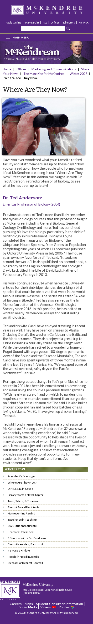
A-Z (45, 22)
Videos (45, 607)
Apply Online (13, 22)
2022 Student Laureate (22, 525)
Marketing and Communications (53, 69)
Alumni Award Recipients (24, 507)
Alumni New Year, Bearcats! (25, 544)
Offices (55, 22)
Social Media (28, 607)
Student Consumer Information (59, 604)
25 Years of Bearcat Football (25, 562)
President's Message (21, 476)
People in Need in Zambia (24, 556)
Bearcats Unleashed (21, 531)
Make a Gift (32, 22)
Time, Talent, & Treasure (23, 501)
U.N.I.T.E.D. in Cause (20, 488)
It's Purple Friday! (19, 550)
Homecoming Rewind (21, 513)
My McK (83, 22)
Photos (64, 607)
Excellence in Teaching (22, 519)
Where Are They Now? (22, 482)
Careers (16, 604)
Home (7, 69)
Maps (29, 604)
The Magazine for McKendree (43, 74)
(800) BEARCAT (32, 593)
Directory (69, 22)
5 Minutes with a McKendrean (27, 538)
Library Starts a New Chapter (25, 494)
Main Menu (20, 37)
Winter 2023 (79, 74)
